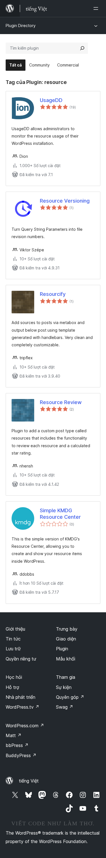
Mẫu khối (65, 659)
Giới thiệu (15, 629)
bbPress (17, 745)
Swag (64, 707)
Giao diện (66, 639)
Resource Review (61, 402)
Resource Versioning (65, 201)
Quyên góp (70, 697)
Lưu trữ (13, 648)
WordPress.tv (22, 707)
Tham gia (65, 677)
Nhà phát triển (20, 697)
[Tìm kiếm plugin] (82, 48)
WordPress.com (25, 725)
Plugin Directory (21, 25)
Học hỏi (14, 677)
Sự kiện (64, 687)
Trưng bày (66, 629)
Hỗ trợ (12, 687)
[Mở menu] (97, 8)
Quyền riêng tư (21, 659)
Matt (13, 735)
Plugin (62, 648)
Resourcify (53, 294)
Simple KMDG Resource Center (60, 513)
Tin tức (13, 639)
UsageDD (51, 100)
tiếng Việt (29, 781)
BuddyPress (21, 755)
